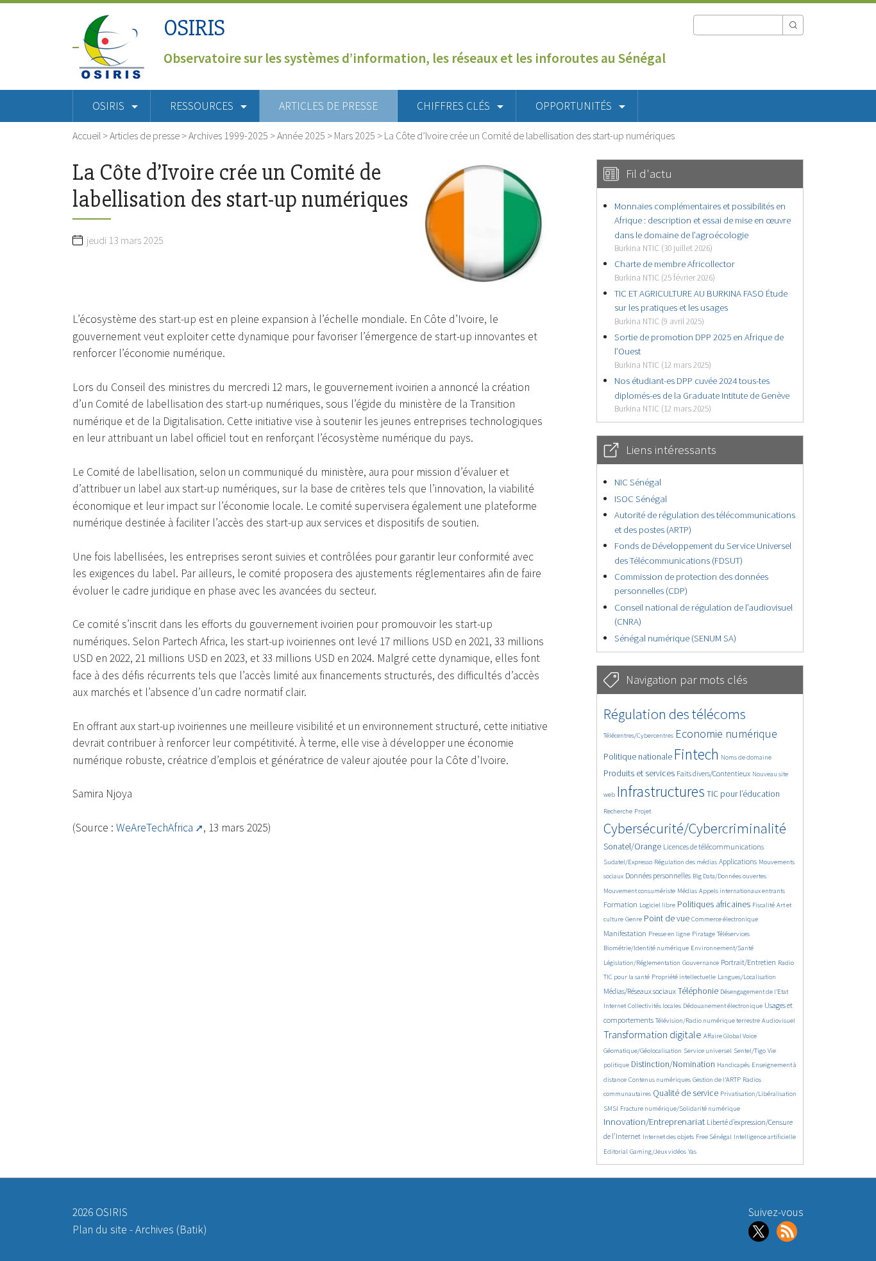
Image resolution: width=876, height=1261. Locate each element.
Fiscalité (763, 905)
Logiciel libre (657, 905)
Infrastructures (661, 791)
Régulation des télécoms (674, 714)
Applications (738, 861)
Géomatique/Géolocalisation (642, 1051)
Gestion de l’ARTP (717, 1079)
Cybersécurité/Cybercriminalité (694, 828)
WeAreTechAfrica (154, 828)
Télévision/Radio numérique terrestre (707, 1020)
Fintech (696, 754)
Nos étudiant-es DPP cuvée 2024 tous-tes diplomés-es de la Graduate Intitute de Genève (701, 394)
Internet (614, 1006)
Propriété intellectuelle (684, 977)
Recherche (617, 811)
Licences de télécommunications (713, 846)
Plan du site (99, 1229)
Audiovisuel (778, 1020)
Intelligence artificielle (765, 1137)
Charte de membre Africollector (674, 270)
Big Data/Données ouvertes (729, 876)
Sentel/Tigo (750, 1051)
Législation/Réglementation (641, 963)
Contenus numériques (659, 1079)
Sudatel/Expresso (627, 862)
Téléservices (733, 934)
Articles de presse (328, 106)
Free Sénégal (714, 1137)
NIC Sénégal (637, 482)
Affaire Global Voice (730, 1036)
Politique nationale (637, 756)
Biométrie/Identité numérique (646, 948)
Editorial (615, 1151)
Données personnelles (658, 875)
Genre (633, 919)
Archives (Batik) (170, 1229)
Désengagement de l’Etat (754, 991)
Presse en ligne (669, 934)
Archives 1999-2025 (228, 135)
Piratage (703, 934)
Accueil (86, 135)
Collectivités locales (654, 1006)
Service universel (708, 1051)
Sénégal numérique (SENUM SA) (675, 638)
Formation (620, 904)
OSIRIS (194, 28)
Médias (687, 891)
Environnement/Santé (722, 948)
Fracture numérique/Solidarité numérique (680, 1108)
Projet (642, 811)
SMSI (610, 1108)
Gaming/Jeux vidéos (658, 1151)
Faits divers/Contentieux (713, 773)
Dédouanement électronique (722, 1006)
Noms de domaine (746, 757)
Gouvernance (700, 963)
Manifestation (624, 933)
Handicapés (733, 1065)
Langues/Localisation (747, 977)
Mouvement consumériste (639, 891)
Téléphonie (698, 991)
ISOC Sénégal (640, 498)
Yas (692, 1151)
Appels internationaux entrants (742, 891)
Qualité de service (685, 1093)
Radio (786, 963)
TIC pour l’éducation (743, 793)
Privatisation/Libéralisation (758, 1094)
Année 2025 (301, 135)
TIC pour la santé (626, 977)
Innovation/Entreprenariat (654, 1121)
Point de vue (666, 918)
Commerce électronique (724, 919)
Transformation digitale (652, 1034)
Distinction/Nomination (673, 1064)
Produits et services (639, 773)
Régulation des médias (685, 862)
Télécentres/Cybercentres (638, 735)
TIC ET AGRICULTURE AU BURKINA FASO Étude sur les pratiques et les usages (701, 307)
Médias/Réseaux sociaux (639, 991)
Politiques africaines (713, 904)
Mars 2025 (354, 135)
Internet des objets (668, 1137)
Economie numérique (726, 733)
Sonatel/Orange (632, 846)
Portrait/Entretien (748, 962)
